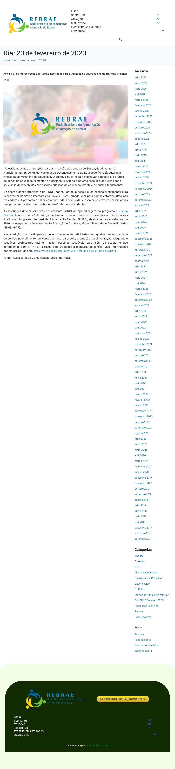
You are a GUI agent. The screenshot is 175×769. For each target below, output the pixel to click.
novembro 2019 (143, 483)
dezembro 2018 (143, 527)
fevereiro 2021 (143, 399)
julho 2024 (140, 210)
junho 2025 (141, 149)
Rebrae (139, 611)
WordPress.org (143, 650)
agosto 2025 (142, 138)
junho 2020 (141, 444)
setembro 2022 (143, 299)
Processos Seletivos (146, 605)
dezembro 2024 (143, 183)
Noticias (140, 589)
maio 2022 (141, 322)
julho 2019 (140, 505)
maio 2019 (140, 516)
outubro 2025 (142, 127)
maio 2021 (140, 383)
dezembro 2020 (143, 410)
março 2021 (141, 394)
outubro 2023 (142, 249)
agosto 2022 (142, 305)
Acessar (139, 634)
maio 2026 (141, 88)
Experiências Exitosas (86, 27)
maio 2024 (141, 222)
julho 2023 (140, 266)
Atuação (139, 561)
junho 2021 (141, 377)
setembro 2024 (143, 199)
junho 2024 (141, 216)
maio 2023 (141, 277)
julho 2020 (140, 438)
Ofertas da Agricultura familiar (152, 594)
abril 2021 (140, 388)
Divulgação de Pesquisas (149, 577)
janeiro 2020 (142, 471)
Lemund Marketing (96, 745)
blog (137, 566)
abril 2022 (140, 327)
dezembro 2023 (143, 238)
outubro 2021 (142, 355)
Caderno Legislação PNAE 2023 (125, 699)
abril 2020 (140, 455)
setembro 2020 (143, 427)
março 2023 (141, 288)
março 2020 (141, 460)
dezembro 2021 (143, 344)
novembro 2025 (143, 122)
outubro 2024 (142, 194)
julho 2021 (140, 371)
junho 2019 (141, 510)
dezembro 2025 (143, 116)
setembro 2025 (143, 132)
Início (74, 11)
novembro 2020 (144, 416)
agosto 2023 (142, 260)
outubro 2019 (142, 488)
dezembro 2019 (143, 477)
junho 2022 (141, 316)
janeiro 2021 (141, 405)
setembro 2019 (143, 494)
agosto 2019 (142, 499)
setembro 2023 (143, 255)
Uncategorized (143, 616)
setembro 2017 (143, 538)
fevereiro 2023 (143, 294)
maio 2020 (141, 449)
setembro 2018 (143, 533)
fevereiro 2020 (143, 466)
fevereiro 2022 (143, 332)
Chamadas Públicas (146, 572)
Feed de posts (143, 639)
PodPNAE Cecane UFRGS (149, 600)
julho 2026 (140, 77)
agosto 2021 (142, 366)
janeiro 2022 (142, 338)
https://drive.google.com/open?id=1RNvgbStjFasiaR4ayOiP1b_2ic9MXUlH (75, 250)
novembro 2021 (143, 349)
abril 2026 (140, 94)
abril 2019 (140, 522)
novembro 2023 (143, 244)
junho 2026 (141, 83)
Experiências (142, 583)
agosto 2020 (142, 433)
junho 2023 (141, 271)
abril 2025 (140, 160)
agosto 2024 (142, 205)
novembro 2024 (144, 188)
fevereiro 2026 (143, 105)
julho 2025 (140, 144)
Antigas (139, 555)
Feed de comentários (147, 645)
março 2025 (141, 166)
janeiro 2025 (142, 177)
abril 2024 (140, 227)
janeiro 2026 (142, 110)
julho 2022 (140, 310)
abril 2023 (140, 283)
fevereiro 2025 (143, 171)
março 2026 (141, 99)
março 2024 (141, 232)
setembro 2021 (143, 360)
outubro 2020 (142, 422)
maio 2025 (141, 155)
